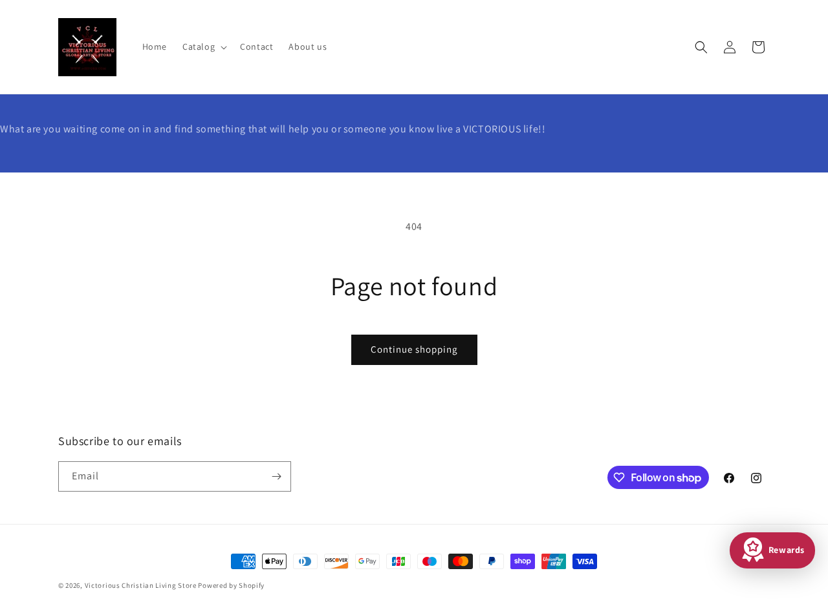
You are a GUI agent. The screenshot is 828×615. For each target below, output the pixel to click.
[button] (203, 46)
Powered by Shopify (231, 585)
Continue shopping (414, 349)
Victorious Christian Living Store (141, 585)
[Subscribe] (276, 476)
